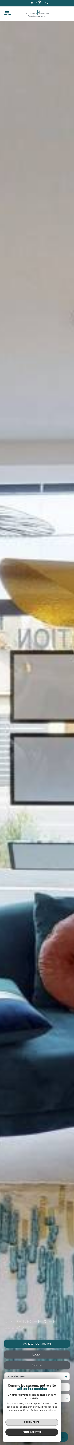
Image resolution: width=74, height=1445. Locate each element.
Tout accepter (31, 1432)
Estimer (37, 1365)
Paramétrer (32, 1422)
